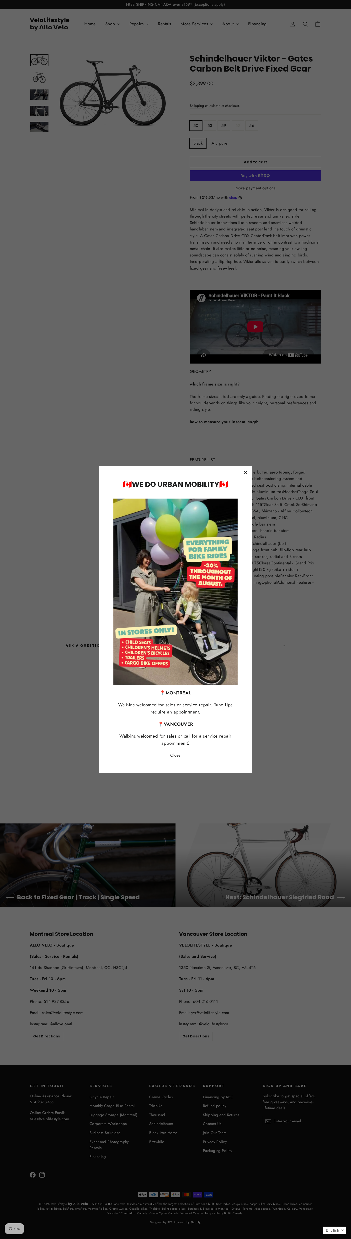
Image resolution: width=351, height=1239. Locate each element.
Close (175, 755)
